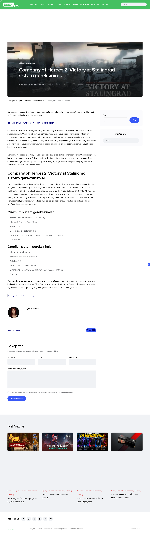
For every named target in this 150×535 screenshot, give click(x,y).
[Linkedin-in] (45, 519)
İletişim (32, 528)
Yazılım (42, 4)
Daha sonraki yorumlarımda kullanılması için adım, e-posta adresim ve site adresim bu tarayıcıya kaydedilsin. (41, 392)
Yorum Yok (50, 84)
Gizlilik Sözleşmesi (76, 528)
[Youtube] (51, 519)
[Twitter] (23, 519)
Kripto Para (84, 4)
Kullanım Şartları (60, 528)
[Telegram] (40, 519)
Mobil (59, 4)
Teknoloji (33, 4)
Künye (39, 528)
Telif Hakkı (48, 528)
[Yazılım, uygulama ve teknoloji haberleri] (11, 4)
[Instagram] (29, 519)
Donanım (51, 4)
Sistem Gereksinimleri (33, 100)
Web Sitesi (73, 357)
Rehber (105, 4)
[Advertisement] (75, 25)
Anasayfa (11, 100)
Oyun (75, 4)
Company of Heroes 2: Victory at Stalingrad (72, 84)
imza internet (138, 529)
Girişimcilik (95, 4)
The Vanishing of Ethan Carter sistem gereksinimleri (32, 123)
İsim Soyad (11, 357)
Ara (104, 115)
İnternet (67, 4)
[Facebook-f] (34, 519)
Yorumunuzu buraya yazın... (17, 369)
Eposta (41, 357)
